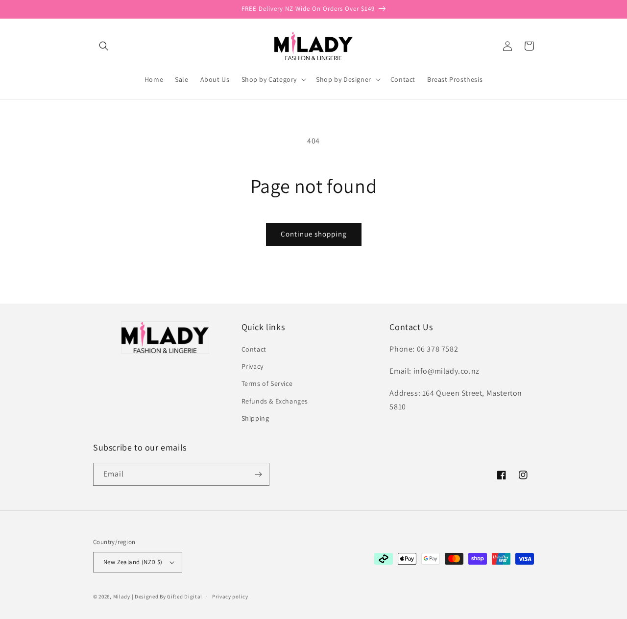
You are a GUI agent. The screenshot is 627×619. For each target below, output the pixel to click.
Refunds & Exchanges (274, 401)
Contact (253, 349)
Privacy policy (230, 596)
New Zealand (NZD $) (133, 562)
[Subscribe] (258, 474)
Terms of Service (267, 383)
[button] (104, 46)
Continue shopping (314, 233)
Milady (121, 596)
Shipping (255, 418)
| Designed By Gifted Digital (167, 596)
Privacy (252, 366)
